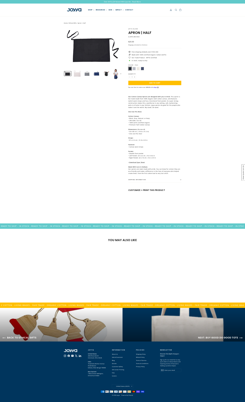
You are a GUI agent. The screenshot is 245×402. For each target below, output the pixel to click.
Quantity (132, 74)
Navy (142, 68)
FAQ (113, 373)
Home (66, 23)
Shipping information (137, 179)
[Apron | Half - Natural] (134, 208)
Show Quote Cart (243, 172)
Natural (138, 68)
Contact (129, 10)
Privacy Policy (140, 366)
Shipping (131, 45)
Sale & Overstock (117, 357)
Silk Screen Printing (118, 370)
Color (133, 65)
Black (130, 68)
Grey (134, 68)
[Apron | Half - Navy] (137, 208)
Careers (114, 376)
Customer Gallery (117, 366)
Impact (119, 10)
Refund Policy (140, 357)
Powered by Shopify (127, 395)
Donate (114, 363)
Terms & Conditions (142, 363)
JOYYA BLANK (133, 29)
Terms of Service (141, 360)
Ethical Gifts (72, 23)
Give (110, 10)
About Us (115, 354)
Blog (113, 360)
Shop (90, 10)
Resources (101, 10)
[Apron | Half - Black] (129, 208)
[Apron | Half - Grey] (132, 208)
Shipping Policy (141, 354)
